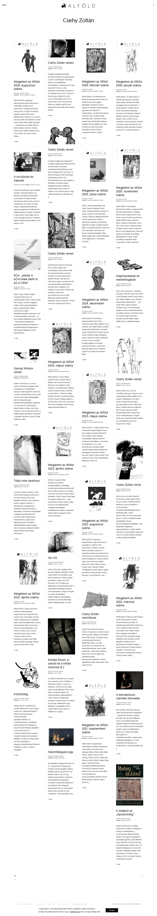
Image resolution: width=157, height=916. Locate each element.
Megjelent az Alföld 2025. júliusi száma (95, 192)
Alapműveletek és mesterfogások (128, 277)
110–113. (52, 558)
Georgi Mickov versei (23, 370)
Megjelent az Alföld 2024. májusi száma (61, 363)
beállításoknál (75, 912)
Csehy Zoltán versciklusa (90, 616)
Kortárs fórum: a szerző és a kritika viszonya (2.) (59, 663)
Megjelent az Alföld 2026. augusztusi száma (27, 85)
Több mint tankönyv (27, 481)
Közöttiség (21, 694)
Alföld (22, 93)
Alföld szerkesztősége (27, 95)
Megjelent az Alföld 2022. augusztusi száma (95, 524)
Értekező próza (19, 287)
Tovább (16, 141)
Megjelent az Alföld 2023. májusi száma (95, 414)
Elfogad (112, 910)
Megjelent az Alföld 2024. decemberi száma (95, 303)
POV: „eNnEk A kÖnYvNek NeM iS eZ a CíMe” (26, 279)
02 (142, 876)
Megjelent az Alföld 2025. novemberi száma (129, 191)
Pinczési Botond (58, 758)
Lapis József (57, 673)
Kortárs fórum (58, 671)
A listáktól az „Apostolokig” (125, 812)
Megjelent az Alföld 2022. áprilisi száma (27, 595)
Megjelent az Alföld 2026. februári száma (95, 83)
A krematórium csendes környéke (128, 696)
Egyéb (27, 93)
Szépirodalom (57, 67)
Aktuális (17, 93)
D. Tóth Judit (23, 700)
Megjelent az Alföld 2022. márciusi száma (129, 601)
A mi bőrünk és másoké (23, 178)
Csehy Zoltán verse (128, 485)
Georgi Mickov (24, 378)
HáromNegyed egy (60, 752)
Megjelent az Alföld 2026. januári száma (129, 83)
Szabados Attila (24, 289)
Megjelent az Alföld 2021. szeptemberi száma (95, 728)
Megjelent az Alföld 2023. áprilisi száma (61, 466)
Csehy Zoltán (57, 68)
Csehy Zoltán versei (60, 63)
